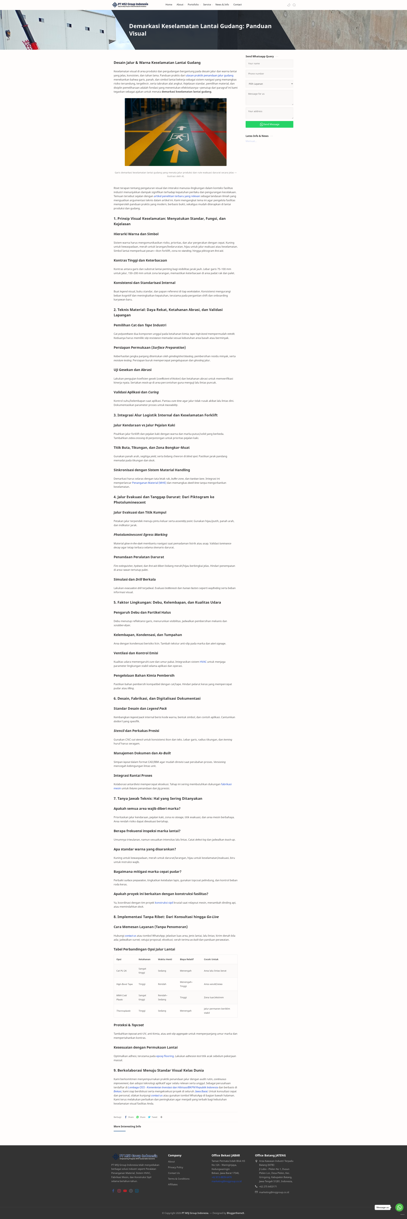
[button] (288, 5)
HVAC (203, 661)
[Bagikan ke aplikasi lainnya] (161, 1117)
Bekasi (117, 1091)
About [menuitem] (180, 4)
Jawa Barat (201, 1091)
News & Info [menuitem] (222, 4)
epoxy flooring (165, 1056)
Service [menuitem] (207, 4)
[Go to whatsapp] (399, 1207)
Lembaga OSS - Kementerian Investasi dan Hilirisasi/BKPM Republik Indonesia (173, 1087)
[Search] (294, 5)
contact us (130, 935)
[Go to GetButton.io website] (399, 1214)
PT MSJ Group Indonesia (195, 1213)
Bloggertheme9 (235, 1213)
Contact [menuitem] (237, 4)
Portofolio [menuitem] (193, 4)
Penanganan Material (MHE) (149, 483)
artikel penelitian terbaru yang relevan (177, 196)
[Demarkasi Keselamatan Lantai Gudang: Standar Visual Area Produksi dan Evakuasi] (176, 132)
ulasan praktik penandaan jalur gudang (209, 75)
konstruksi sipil (164, 902)
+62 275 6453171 (268, 1186)
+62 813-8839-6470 (222, 1177)
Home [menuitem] (169, 4)
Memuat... (251, 141)
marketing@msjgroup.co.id (226, 1181)
